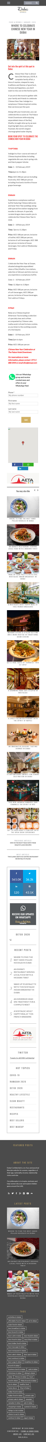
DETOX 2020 (16, 1088)
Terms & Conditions (30, 1431)
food (31, 1377)
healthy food (24, 1384)
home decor (12, 1388)
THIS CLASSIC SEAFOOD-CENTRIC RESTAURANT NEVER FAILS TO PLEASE (23, 856)
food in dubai (13, 1381)
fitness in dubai (20, 1377)
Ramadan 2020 (18, 1081)
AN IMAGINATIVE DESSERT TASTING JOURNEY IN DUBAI (23, 747)
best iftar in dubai (30, 1339)
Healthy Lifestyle (20, 1094)
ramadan (29, 1399)
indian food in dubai (15, 1392)
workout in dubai (14, 1418)
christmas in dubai (14, 1373)
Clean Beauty (17, 1101)
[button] (23, 443)
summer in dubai (30, 1407)
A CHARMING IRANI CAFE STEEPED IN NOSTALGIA (23, 692)
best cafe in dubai (14, 1336)
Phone (10, 392)
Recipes (14, 1114)
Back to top (22, 1437)
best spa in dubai (30, 1354)
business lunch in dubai (16, 1369)
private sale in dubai (15, 1399)
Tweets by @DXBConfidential (22, 1058)
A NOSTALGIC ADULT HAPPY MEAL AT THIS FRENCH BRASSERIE (23, 606)
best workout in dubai (16, 1358)
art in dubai (33, 1321)
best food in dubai (14, 1339)
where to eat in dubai (16, 1414)
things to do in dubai (15, 1410)
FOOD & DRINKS (15, 22)
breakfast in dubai (31, 1362)
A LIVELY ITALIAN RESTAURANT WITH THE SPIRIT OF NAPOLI (23, 719)
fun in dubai (12, 1384)
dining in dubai (29, 1373)
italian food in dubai (15, 1395)
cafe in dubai (32, 1369)
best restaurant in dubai (17, 1351)
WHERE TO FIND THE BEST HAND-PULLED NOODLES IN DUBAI (23, 520)
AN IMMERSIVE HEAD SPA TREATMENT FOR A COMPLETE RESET (24, 1002)
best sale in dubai (14, 1354)
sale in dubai (27, 1403)
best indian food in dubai (17, 1343)
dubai (10, 1377)
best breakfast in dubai (16, 1328)
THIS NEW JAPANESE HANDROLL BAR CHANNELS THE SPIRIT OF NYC (23, 803)
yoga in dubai (28, 1418)
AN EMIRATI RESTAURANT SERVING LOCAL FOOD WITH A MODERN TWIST (23, 548)
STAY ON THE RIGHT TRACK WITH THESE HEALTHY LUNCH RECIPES (23, 842)
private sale (29, 1395)
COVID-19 (15, 1075)
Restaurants (17, 1107)
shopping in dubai (14, 1407)
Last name (12, 409)
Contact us (29, 1434)
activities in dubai (14, 1317)
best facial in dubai (31, 1336)
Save (26, 420)
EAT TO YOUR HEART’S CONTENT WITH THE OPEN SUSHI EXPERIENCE (23, 831)
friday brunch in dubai (28, 1381)
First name (12, 400)
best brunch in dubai (15, 1332)
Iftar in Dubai (24, 1388)
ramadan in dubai (14, 1403)
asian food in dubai (15, 1325)
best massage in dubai (16, 1347)
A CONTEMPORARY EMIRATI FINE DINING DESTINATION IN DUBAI (23, 775)
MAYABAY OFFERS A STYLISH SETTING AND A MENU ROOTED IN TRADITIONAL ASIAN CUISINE (23, 635)
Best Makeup (17, 1126)
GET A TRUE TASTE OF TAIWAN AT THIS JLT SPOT (23, 664)
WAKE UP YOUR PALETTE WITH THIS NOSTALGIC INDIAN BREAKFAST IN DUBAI (23, 577)
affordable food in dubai (17, 1321)
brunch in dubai (13, 1366)
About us (17, 1434)
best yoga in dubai (15, 1362)
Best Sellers (17, 1120)
